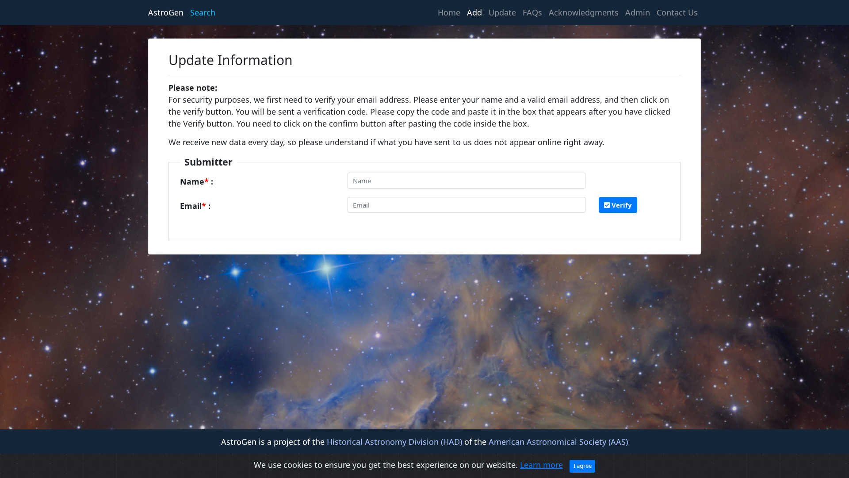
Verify (621, 204)
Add (474, 12)
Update (502, 12)
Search (202, 12)
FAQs (532, 12)
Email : (195, 205)
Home (450, 12)
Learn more (541, 464)
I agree (583, 466)
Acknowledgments (584, 12)
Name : (196, 181)
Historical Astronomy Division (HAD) (394, 441)
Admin (637, 12)
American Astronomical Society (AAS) (558, 441)
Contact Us (677, 12)
